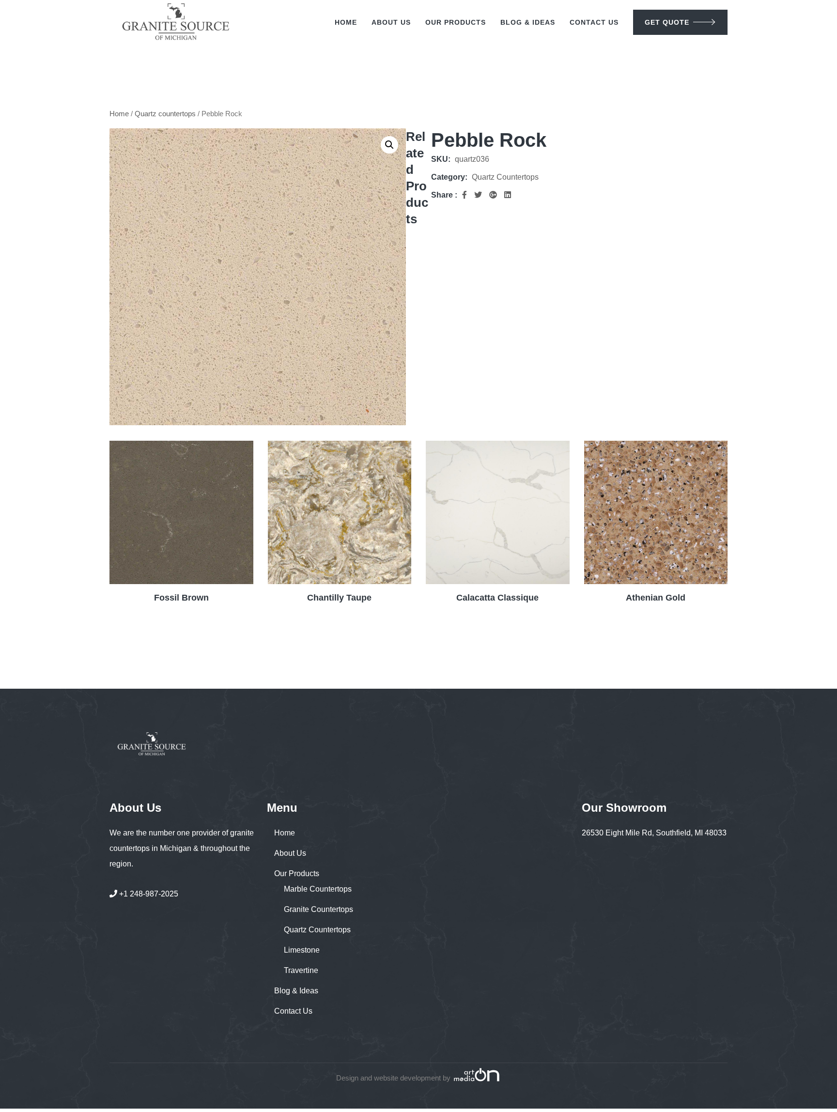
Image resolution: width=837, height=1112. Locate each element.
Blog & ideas (527, 22)
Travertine (301, 970)
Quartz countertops (165, 114)
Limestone (302, 950)
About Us (391, 22)
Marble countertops (318, 889)
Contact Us (594, 22)
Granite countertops (318, 909)
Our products (455, 22)
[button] (389, 145)
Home (346, 22)
